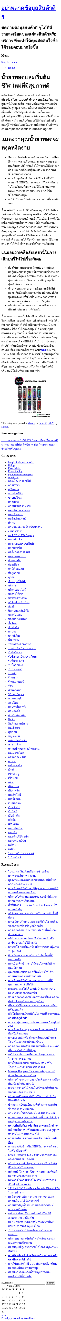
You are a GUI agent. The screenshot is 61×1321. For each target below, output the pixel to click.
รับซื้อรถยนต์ (15, 665)
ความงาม (14, 501)
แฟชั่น (11, 849)
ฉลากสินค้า (15, 539)
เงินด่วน (12, 769)
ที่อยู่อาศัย (14, 573)
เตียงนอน (13, 786)
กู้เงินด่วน (13, 489)
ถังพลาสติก (14, 560)
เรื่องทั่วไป (14, 807)
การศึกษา (14, 485)
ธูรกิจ (11, 577)
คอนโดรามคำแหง (19, 510)
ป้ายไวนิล (13, 627)
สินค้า (31, 423)
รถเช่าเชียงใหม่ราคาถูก (22, 648)
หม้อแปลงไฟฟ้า (17, 740)
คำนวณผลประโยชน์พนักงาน (25, 527)
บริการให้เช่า (16, 593)
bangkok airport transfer (21, 462)
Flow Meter (14, 468)
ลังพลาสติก (14, 690)
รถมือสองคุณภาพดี (19, 644)
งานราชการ (15, 531)
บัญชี (11, 606)
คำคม (11, 522)
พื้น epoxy (13, 639)
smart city (13, 477)
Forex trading (15, 471)
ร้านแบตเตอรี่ (16, 681)
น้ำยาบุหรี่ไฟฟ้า (17, 581)
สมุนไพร (13, 702)
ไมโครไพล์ (14, 857)
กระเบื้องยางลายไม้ (19, 480)
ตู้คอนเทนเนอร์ (17, 556)
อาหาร (12, 761)
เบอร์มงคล (14, 798)
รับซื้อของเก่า (16, 660)
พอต (43, 349)
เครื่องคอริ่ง (15, 765)
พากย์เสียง (14, 635)
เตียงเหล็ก (14, 790)
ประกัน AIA (15, 614)
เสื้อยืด (12, 819)
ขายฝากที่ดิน (15, 493)
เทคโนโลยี (14, 794)
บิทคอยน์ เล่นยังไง (18, 610)
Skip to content (9, 62)
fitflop (11, 465)
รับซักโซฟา (15, 652)
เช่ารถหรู (13, 773)
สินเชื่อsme (14, 727)
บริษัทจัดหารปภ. (17, 598)
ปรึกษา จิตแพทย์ (17, 619)
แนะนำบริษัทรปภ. (18, 836)
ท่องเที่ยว (13, 564)
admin (4, 426)
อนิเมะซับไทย (16, 752)
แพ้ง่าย (12, 845)
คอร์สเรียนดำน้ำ (17, 518)
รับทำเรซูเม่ (15, 669)
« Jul (3, 1315)
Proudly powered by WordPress (18, 1318)
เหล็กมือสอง (15, 828)
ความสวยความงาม (19, 506)
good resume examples (20, 474)
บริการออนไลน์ (17, 589)
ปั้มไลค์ (12, 623)
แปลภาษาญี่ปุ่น (17, 840)
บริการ (12, 585)
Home (11, 67)
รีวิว (10, 686)
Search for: (7, 1282)
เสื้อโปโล (13, 824)
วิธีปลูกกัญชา (16, 694)
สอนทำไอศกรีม (17, 706)
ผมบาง (12, 631)
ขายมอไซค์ (15, 497)
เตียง (11, 782)
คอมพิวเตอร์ (15, 514)
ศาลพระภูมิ (15, 698)
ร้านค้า (12, 673)
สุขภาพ (12, 732)
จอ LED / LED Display (21, 535)
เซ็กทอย (13, 778)
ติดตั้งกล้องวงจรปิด (19, 552)
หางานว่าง (14, 744)
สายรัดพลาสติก (17, 715)
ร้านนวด (13, 677)
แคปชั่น (12, 832)
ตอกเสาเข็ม (15, 547)
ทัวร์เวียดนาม (16, 568)
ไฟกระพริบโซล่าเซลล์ (21, 853)
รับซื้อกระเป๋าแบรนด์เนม (22, 656)
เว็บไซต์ (12, 811)
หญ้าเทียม (14, 736)
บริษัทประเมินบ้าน (18, 602)
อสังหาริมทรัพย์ (17, 757)
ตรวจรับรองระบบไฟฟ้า (21, 543)
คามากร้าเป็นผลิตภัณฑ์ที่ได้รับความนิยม (32, 1113)
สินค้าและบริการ (18, 723)
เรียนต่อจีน (14, 803)
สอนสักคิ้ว (14, 711)
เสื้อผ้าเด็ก (14, 815)
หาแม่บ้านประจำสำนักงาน (23, 748)
